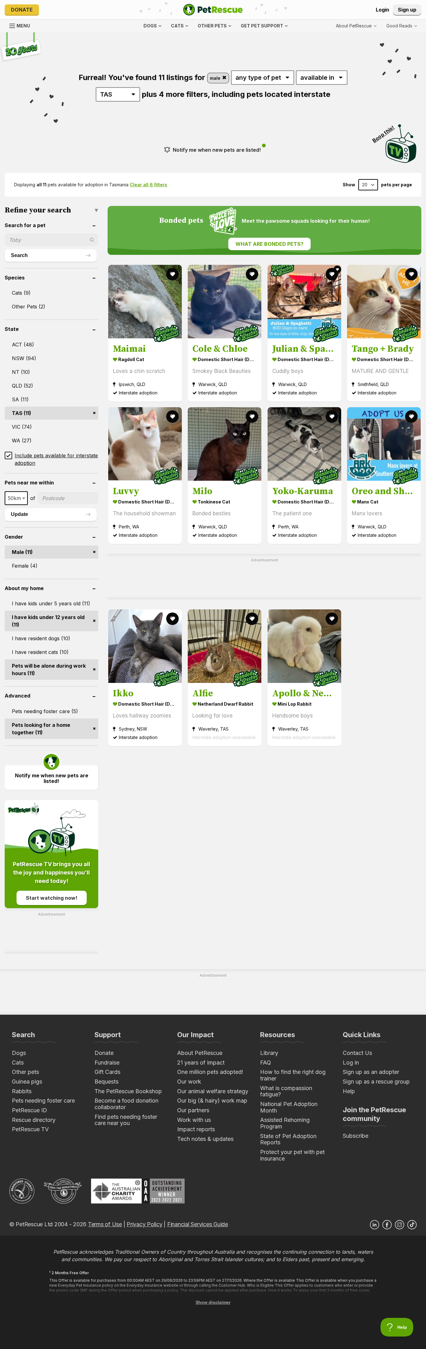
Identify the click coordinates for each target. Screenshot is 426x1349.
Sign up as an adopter (371, 1072)
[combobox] (16, 498)
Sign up (407, 10)
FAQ (265, 1062)
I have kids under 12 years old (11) (48, 621)
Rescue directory (34, 1120)
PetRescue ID (29, 1110)
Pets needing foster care (43, 1100)
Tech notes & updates (205, 1139)
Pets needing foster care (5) (45, 711)
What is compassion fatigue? (286, 1091)
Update (19, 514)
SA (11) (20, 399)
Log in (351, 1062)
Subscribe (355, 1135)
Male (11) (22, 552)
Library (269, 1053)
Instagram (399, 1224)
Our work (189, 1081)
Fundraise (106, 1062)
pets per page (396, 184)
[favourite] (172, 274)
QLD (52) (22, 386)
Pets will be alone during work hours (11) (49, 669)
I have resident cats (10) (40, 652)
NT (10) (21, 372)
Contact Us (357, 1053)
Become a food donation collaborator (126, 1103)
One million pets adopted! (210, 1072)
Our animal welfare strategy (212, 1091)
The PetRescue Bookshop (128, 1091)
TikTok (412, 1224)
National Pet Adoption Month (288, 1107)
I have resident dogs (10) (41, 638)
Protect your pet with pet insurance (292, 1155)
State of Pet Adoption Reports (288, 1139)
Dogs (19, 1053)
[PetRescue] (213, 10)
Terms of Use (105, 1224)
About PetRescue (199, 1053)
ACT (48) (23, 344)
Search (19, 255)
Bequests (106, 1081)
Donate (22, 10)
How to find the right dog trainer (293, 1075)
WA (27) (21, 440)
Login (382, 10)
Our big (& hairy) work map (212, 1100)
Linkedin (374, 1224)
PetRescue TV (30, 1129)
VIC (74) (22, 427)
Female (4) (24, 566)
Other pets (25, 1072)
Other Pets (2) (28, 306)
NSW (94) (24, 358)
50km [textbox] (14, 498)
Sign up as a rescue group (376, 1081)
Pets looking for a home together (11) (41, 729)
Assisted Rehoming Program (285, 1123)
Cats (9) (21, 293)
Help (349, 1091)
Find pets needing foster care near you (125, 1120)
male (216, 78)
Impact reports (196, 1129)
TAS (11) (21, 413)
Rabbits (21, 1091)
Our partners (193, 1110)
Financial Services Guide (197, 1224)
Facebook (387, 1224)
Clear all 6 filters (148, 184)
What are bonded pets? (269, 244)
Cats (18, 1062)
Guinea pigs (27, 1081)
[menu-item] (401, 26)
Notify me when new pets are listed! (217, 150)
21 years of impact (201, 1062)
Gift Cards (107, 1072)
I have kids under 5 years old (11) (51, 603)
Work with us (194, 1120)
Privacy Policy (144, 1224)
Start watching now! (51, 898)
